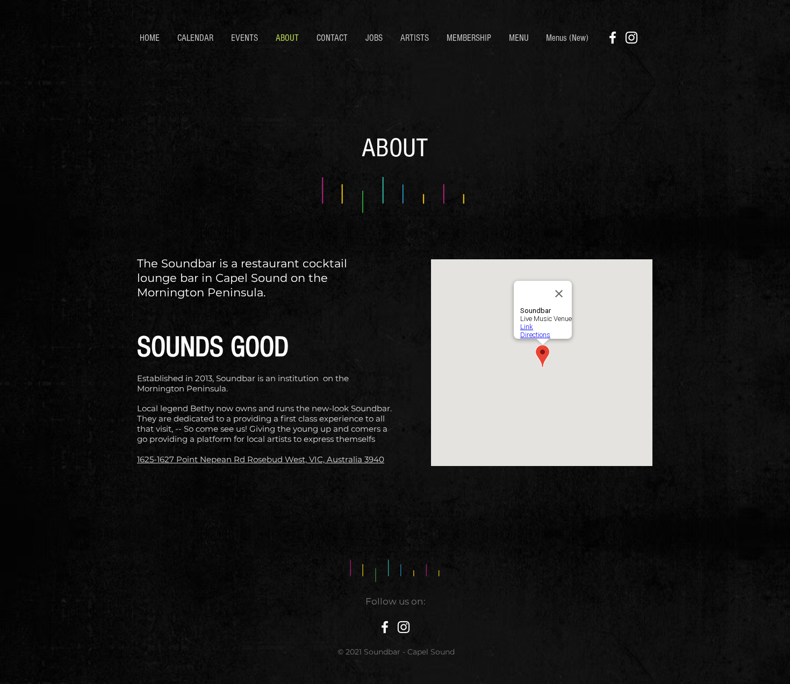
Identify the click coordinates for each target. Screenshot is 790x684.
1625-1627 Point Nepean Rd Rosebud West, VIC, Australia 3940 (260, 459)
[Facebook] (613, 38)
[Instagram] (631, 38)
